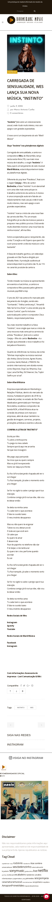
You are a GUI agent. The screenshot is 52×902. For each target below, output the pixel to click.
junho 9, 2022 (16, 106)
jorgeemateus (17, 878)
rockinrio (18, 863)
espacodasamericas (31, 886)
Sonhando (12, 304)
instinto (20, 708)
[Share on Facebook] (21, 685)
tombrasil (10, 875)
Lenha (17, 311)
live (35, 871)
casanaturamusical (12, 881)
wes (31, 708)
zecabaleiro (20, 874)
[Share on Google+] (28, 685)
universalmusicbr (37, 867)
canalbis (37, 874)
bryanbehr (5, 871)
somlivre (38, 863)
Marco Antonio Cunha (24, 110)
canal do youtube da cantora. (22, 267)
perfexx (4, 875)
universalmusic (7, 867)
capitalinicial (5, 863)
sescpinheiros (38, 882)
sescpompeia (41, 878)
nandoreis (30, 874)
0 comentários (16, 113)
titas (32, 863)
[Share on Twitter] (24, 685)
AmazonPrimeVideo (13, 885)
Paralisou (18, 335)
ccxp (11, 863)
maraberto (26, 863)
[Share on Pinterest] (32, 685)
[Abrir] (24, 804)
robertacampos (7, 878)
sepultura (46, 882)
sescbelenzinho (22, 867)
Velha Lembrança (26, 304)
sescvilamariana (27, 882)
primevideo (30, 878)
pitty (24, 878)
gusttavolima (29, 871)
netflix (43, 870)
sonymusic (16, 870)
